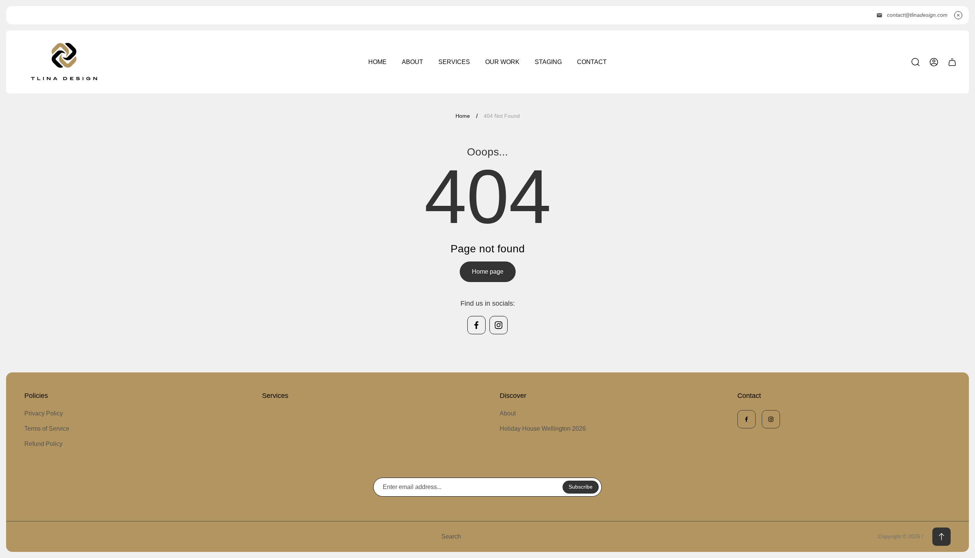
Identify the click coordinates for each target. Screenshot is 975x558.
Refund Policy (43, 444)
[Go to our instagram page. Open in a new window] (498, 325)
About (508, 413)
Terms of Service (46, 428)
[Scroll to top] (941, 537)
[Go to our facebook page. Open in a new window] (476, 325)
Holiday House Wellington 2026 (543, 428)
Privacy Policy (43, 413)
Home (463, 116)
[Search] (915, 62)
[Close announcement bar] (958, 15)
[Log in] (933, 62)
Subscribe (581, 487)
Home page (487, 271)
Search (451, 536)
